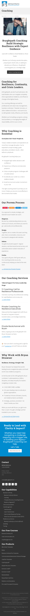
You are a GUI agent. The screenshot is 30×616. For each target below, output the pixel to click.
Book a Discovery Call (15, 450)
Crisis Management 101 (7, 539)
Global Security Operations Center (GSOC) (14, 516)
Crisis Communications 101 (8, 536)
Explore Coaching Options (15, 72)
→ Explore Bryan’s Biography (10, 416)
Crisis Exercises (7, 509)
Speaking (5, 523)
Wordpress (15, 613)
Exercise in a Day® (6, 571)
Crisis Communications (8, 504)
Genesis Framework (20, 611)
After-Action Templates (7, 547)
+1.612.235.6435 (5, 467)
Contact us (8, 346)
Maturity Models (5, 575)
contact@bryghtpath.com (8, 480)
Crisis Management (7, 507)
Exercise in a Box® (6, 568)
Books (3, 550)
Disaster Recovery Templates (9, 565)
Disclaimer (13, 607)
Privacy (17, 607)
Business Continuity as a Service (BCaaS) (13, 521)
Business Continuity (7, 492)
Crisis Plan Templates (7, 559)
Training (5, 526)
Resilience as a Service (8, 519)
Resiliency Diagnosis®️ (9, 502)
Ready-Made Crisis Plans (7, 578)
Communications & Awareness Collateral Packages (14, 556)
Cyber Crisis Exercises (9, 512)
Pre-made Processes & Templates (10, 584)
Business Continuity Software (11, 495)
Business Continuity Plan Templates (10, 553)
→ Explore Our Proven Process (11, 269)
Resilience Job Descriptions (8, 581)
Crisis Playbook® (5, 562)
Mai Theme (13, 611)
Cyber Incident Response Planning (12, 514)
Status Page (21, 607)
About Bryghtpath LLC (6, 607)
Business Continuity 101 (7, 533)
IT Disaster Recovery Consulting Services (13, 500)
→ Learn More (6, 299)
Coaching (6, 497)
